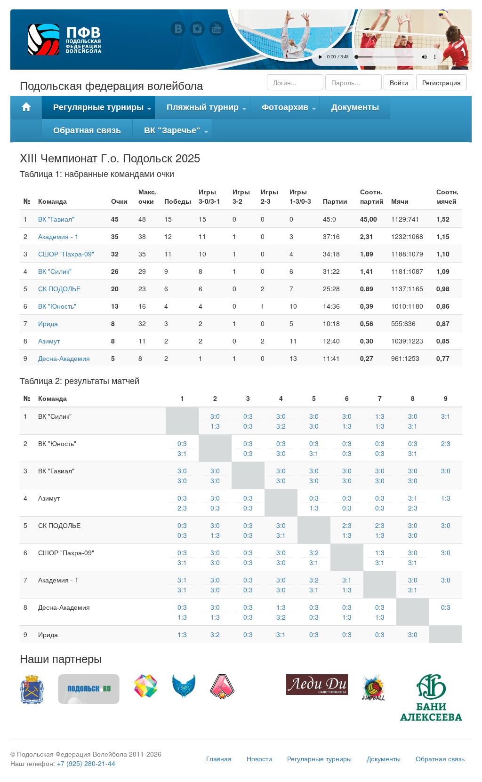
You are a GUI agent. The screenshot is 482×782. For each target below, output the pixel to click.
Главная (219, 758)
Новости (259, 758)
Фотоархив (290, 111)
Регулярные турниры (103, 111)
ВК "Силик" (55, 271)
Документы (355, 107)
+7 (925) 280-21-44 (86, 763)
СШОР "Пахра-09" (66, 253)
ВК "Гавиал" (56, 218)
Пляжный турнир (208, 111)
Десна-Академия (64, 358)
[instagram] (197, 28)
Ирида (48, 323)
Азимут (49, 340)
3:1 (413, 426)
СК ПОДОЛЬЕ (59, 288)
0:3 (248, 416)
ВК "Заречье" (177, 134)
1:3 (215, 426)
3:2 (281, 426)
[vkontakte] (177, 28)
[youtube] (216, 28)
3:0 (215, 416)
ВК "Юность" (57, 306)
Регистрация (441, 82)
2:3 (445, 443)
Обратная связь (87, 130)
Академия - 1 (58, 236)
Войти (399, 82)
